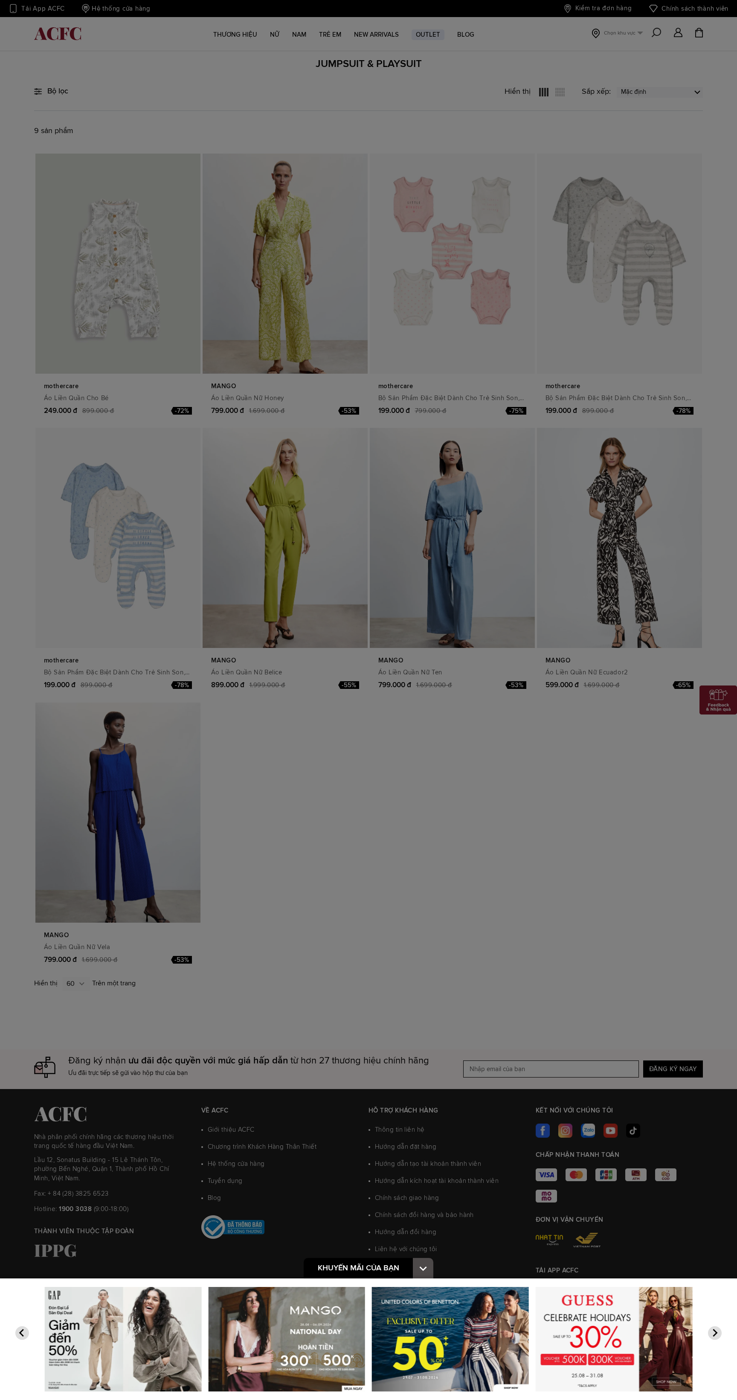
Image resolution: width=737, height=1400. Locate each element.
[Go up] (423, 1268)
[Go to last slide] (22, 1333)
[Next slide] (715, 1333)
